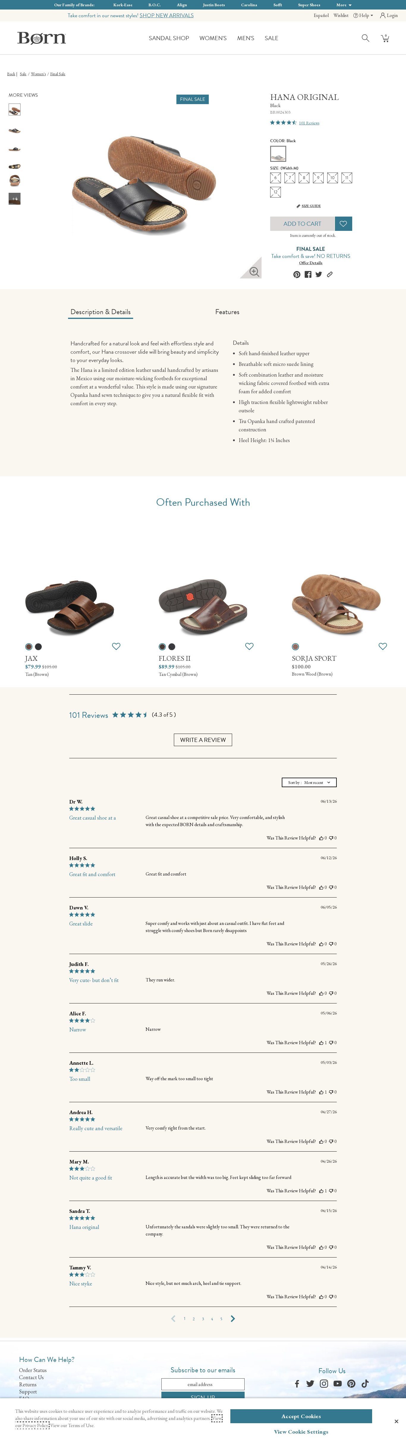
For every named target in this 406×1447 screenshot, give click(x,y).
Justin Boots (214, 4)
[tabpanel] (204, 393)
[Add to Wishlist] (343, 224)
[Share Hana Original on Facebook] (308, 274)
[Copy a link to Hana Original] (329, 274)
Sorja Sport (314, 658)
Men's (245, 38)
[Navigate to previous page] (173, 1318)
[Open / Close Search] (365, 37)
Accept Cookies (301, 1416)
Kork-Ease (123, 4)
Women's (213, 38)
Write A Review (203, 739)
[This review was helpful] (321, 838)
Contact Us (31, 1377)
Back (11, 73)
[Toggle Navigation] (193, 38)
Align (182, 4)
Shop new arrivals (167, 15)
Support (28, 1391)
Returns (28, 1384)
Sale (271, 38)
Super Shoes (309, 4)
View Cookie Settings (301, 1431)
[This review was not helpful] (331, 838)
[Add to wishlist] (116, 647)
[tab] (140, 314)
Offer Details (310, 262)
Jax (31, 658)
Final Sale (57, 73)
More (341, 4)
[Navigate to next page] (233, 1318)
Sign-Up (203, 1397)
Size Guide (311, 205)
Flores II (175, 658)
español (321, 15)
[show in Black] (38, 647)
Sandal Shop (169, 38)
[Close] (396, 1421)
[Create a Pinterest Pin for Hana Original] (297, 274)
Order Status (33, 1370)
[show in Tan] (29, 647)
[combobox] (309, 782)
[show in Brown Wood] (295, 647)
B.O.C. (155, 4)
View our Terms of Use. (72, 1425)
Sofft (277, 4)
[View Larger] (254, 272)
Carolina (249, 4)
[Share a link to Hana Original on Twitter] (318, 274)
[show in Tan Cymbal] (162, 647)
